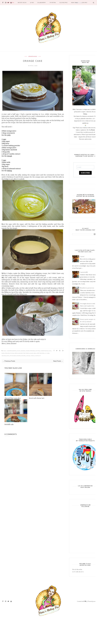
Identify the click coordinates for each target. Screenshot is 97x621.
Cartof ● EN (84, 272)
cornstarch (44, 351)
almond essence (32, 56)
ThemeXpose (91, 601)
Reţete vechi (22, 2)
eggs (3, 353)
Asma (29, 116)
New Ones (74, 2)
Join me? (84, 2)
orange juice (5, 355)
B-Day (18, 351)
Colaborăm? (41, 2)
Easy (50, 351)
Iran (42, 114)
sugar (28, 355)
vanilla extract (36, 355)
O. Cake (47, 353)
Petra (32, 65)
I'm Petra (53, 2)
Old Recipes (63, 2)
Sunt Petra (10, 2)
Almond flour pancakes (12, 398)
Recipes (23, 355)
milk (35, 353)
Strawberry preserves (87, 288)
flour (12, 353)
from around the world (22, 353)
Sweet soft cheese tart (36, 398)
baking (23, 351)
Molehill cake (9, 424)
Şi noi (32, 2)
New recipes (40, 353)
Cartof (82, 256)
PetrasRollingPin (15, 355)
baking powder (30, 351)
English (7, 353)
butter (38, 351)
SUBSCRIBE (85, 173)
